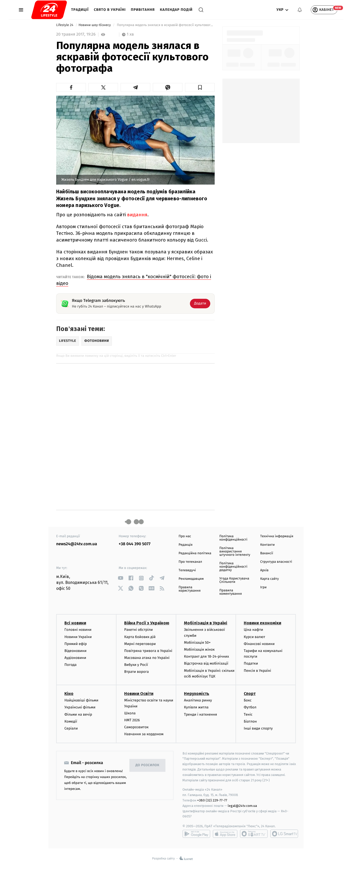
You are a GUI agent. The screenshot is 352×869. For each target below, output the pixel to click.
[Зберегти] (199, 87)
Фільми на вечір (78, 714)
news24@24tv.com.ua (76, 544)
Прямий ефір (75, 644)
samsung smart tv (284, 833)
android (196, 833)
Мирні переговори (140, 644)
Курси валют (254, 637)
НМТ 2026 (132, 720)
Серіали (71, 728)
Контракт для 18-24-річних (206, 656)
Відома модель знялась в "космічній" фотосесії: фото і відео (133, 280)
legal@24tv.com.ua (242, 806)
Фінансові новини (259, 644)
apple (225, 833)
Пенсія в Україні (257, 670)
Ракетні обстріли (138, 629)
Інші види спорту (258, 728)
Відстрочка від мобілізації (206, 663)
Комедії (70, 721)
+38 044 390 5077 (134, 544)
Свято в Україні (110, 9)
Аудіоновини (75, 658)
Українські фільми (79, 707)
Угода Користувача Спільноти (234, 580)
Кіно (68, 693)
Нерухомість (196, 693)
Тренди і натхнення (200, 714)
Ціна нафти (253, 629)
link (120, 578)
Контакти (267, 545)
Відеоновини (75, 651)
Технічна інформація (276, 536)
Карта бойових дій (140, 637)
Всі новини (75, 622)
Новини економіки (262, 622)
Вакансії (266, 553)
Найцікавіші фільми (81, 700)
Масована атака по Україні (147, 658)
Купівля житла (196, 707)
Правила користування (189, 589)
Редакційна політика (195, 553)
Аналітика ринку (198, 700)
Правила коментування (230, 592)
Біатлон (250, 721)
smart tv (254, 833)
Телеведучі (187, 570)
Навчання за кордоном (143, 734)
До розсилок (148, 765)
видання (137, 215)
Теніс (248, 714)
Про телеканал (190, 562)
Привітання (143, 9)
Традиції (80, 9)
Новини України (78, 637)
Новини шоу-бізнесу (95, 25)
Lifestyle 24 (65, 25)
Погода (70, 665)
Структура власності (276, 562)
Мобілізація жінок (199, 649)
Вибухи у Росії (136, 665)
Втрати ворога (136, 671)
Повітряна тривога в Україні (148, 651)
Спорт (250, 693)
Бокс (248, 700)
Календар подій (176, 9)
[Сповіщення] (299, 9)
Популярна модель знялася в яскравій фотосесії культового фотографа (165, 25)
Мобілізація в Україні (205, 622)
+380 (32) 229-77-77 (212, 800)
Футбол (250, 707)
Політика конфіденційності (233, 538)
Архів (264, 570)
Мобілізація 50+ (197, 642)
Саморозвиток (136, 727)
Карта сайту (269, 579)
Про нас (185, 536)
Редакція (185, 545)
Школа (130, 713)
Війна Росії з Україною (146, 622)
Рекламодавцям (191, 579)
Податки (251, 663)
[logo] (49, 10)
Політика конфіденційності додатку (233, 567)
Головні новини (77, 629)
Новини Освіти (138, 693)
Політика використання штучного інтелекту (234, 552)
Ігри (263, 587)
